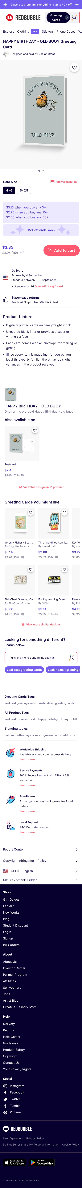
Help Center (11, 1037)
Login (7, 932)
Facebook (17, 1092)
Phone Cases (66, 31)
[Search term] (74, 17)
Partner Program (15, 974)
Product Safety (14, 1050)
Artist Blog (10, 1000)
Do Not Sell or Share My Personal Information (31, 1144)
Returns (8, 1030)
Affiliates (9, 981)
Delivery (9, 1024)
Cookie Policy (70, 1144)
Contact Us (11, 1063)
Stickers (48, 31)
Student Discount (15, 925)
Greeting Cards (16, 696)
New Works (11, 912)
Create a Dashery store (20, 1007)
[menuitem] (8, 31)
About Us (10, 962)
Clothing (27, 31)
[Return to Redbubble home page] (23, 17)
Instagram (17, 1086)
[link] (24, 669)
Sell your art (12, 987)
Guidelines (10, 1043)
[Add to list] (74, 67)
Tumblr (15, 1106)
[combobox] (62, 17)
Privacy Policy (35, 1138)
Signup (8, 938)
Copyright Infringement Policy (24, 861)
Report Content (14, 849)
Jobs (6, 994)
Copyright (10, 1056)
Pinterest (16, 1112)
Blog (6, 919)
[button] (41, 4)
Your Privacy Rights (17, 1069)
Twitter (15, 1099)
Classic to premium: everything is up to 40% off (41, 4)
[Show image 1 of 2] (39, 171)
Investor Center (14, 968)
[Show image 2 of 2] (43, 170)
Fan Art (8, 906)
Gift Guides (11, 899)
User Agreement (13, 1138)
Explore (8, 31)
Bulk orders (11, 945)
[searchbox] (41, 657)
